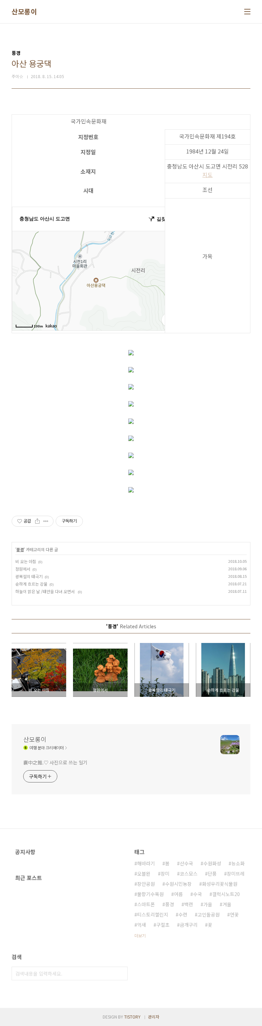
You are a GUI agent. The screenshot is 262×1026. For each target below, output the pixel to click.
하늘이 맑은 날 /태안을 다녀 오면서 (45, 591)
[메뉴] (247, 11)
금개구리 (189, 924)
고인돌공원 (209, 914)
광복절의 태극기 (29, 576)
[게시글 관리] (46, 521)
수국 (197, 894)
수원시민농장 (178, 883)
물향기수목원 (150, 894)
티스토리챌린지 (152, 914)
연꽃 (234, 914)
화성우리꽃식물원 (219, 883)
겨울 (226, 904)
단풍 (212, 873)
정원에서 (22, 569)
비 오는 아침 (25, 561)
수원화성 (212, 863)
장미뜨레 (236, 873)
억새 (141, 924)
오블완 (143, 873)
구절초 (163, 924)
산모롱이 (24, 11)
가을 (207, 904)
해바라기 (146, 863)
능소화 (238, 863)
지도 (207, 175)
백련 (188, 904)
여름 (178, 894)
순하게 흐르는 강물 (31, 584)
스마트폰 (146, 904)
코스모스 (189, 873)
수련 (182, 914)
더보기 (140, 935)
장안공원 (146, 883)
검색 (120, 973)
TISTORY (132, 1017)
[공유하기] (37, 521)
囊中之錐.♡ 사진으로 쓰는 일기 (55, 762)
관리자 (153, 1017)
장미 (165, 873)
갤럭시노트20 (226, 894)
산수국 (186, 863)
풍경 (20, 549)
